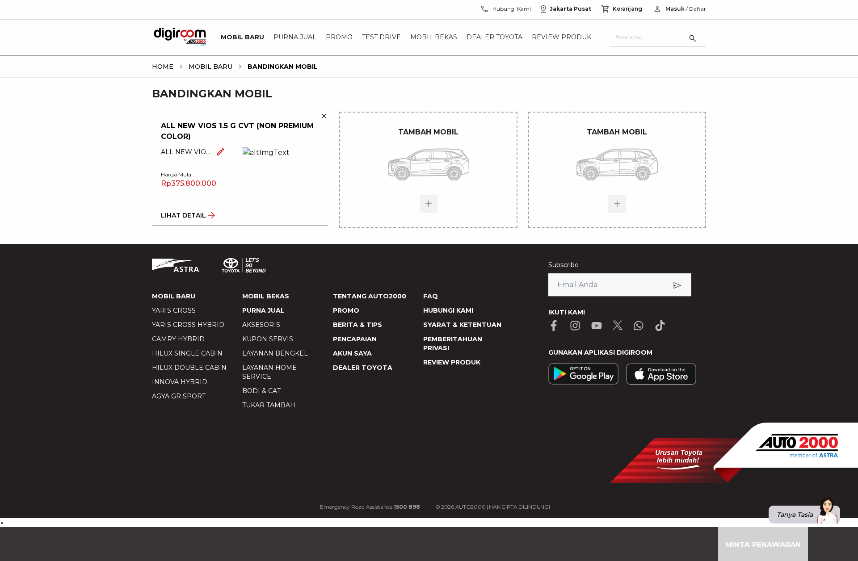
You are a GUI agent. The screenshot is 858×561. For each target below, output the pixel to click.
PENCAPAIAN (355, 339)
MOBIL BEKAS (265, 296)
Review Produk (561, 37)
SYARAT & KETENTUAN (462, 325)
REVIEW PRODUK (451, 362)
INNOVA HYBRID (179, 382)
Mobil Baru (242, 37)
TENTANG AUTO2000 (369, 296)
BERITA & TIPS (357, 325)
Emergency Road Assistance (370, 506)
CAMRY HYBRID (178, 339)
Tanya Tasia (795, 515)
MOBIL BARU (173, 296)
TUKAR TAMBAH (268, 405)
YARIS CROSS (174, 310)
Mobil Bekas (433, 37)
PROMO (346, 310)
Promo (339, 37)
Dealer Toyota (494, 37)
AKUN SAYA (352, 353)
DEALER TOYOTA (362, 368)
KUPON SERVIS (267, 339)
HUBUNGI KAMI (448, 310)
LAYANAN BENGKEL (275, 353)
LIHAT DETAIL (183, 215)
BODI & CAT (261, 391)
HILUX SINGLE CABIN (187, 353)
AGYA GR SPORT (179, 396)
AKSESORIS (261, 325)
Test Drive (381, 37)
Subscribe (563, 265)
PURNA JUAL (263, 310)
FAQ (430, 296)
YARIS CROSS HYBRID (188, 325)
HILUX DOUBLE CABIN (189, 368)
